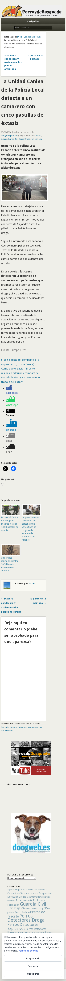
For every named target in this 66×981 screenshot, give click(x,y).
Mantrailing (38, 908)
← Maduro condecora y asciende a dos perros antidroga (13, 62)
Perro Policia (22, 912)
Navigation (33, 21)
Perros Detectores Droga (19, 139)
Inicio (19, 37)
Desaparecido (45, 893)
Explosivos (39, 900)
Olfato (47, 908)
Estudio (29, 900)
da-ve (32, 583)
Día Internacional (34, 897)
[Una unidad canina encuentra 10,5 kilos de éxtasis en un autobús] (10, 550)
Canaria (37, 136)
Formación (13, 904)
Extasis (4, 139)
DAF (27, 893)
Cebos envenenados (37, 890)
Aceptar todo (33, 958)
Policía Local (36, 139)
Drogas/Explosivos (32, 37)
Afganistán (12, 890)
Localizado (28, 909)
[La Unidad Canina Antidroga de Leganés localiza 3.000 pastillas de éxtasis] (10, 510)
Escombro (11, 901)
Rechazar (33, 966)
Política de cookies (28, 950)
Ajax (18, 890)
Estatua (20, 900)
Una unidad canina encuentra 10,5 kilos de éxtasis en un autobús (9, 564)
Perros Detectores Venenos (31, 932)
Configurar (33, 973)
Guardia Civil (33, 904)
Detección (12, 896)
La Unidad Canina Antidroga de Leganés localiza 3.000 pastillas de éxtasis (9, 523)
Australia (25, 890)
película (10, 912)
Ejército (46, 897)
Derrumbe (34, 893)
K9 (22, 908)
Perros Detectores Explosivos (22, 926)
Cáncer (22, 893)
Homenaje (13, 908)
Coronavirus (13, 893)
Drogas (22, 897)
